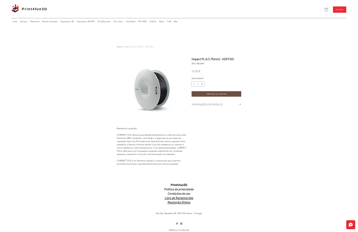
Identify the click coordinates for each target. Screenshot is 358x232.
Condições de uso (179, 193)
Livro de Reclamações (179, 198)
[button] (326, 10)
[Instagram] (181, 223)
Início (119, 46)
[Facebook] (177, 223)
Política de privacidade (179, 189)
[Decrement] (194, 84)
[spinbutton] (198, 84)
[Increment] (202, 84)
